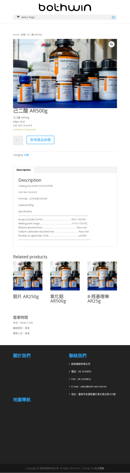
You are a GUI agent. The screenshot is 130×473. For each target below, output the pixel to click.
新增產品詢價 (40, 140)
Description (24, 169)
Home (16, 34)
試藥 (23, 34)
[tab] (24, 170)
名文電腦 (99, 468)
